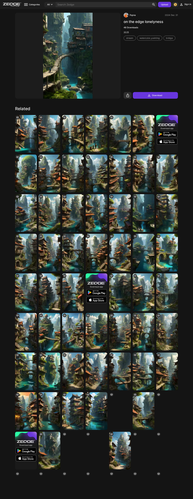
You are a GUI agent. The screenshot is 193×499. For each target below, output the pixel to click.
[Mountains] (167, 332)
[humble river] (143, 411)
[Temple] (96, 173)
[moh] (167, 292)
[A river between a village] (167, 411)
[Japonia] (167, 371)
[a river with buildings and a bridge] (49, 411)
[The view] (96, 213)
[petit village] (26, 173)
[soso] (73, 332)
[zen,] (26, 411)
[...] (96, 253)
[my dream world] (96, 371)
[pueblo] (73, 134)
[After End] (120, 173)
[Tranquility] (49, 213)
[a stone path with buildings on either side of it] (73, 371)
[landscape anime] (73, 411)
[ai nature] (167, 213)
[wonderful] (73, 173)
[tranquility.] (143, 173)
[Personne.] (120, 213)
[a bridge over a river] (96, 451)
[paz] (96, 411)
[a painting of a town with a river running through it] (96, 332)
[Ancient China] (49, 173)
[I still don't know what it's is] (143, 292)
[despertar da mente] (73, 451)
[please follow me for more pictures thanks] (167, 253)
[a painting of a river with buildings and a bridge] (26, 292)
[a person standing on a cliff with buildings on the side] (49, 371)
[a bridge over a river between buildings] (120, 292)
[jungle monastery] (26, 213)
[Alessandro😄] (120, 411)
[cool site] (167, 451)
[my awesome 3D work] (49, 253)
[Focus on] (73, 213)
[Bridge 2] (49, 332)
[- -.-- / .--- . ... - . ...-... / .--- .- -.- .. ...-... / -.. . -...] (26, 371)
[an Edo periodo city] (143, 332)
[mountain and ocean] (167, 173)
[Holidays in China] (120, 134)
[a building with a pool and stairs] (26, 253)
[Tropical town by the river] (49, 292)
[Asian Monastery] (26, 134)
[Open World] (73, 292)
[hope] (49, 134)
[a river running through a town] (120, 451)
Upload (164, 4)
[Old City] (26, 332)
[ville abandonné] (96, 134)
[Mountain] (143, 213)
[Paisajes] (143, 253)
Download (157, 95)
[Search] (153, 4)
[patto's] (73, 253)
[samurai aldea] (143, 371)
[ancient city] (120, 332)
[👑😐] (143, 134)
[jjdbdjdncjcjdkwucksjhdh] (120, 253)
